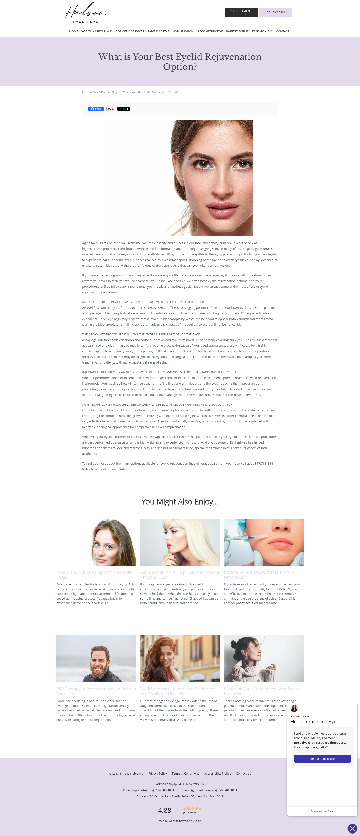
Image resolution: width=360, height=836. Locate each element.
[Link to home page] (80, 12)
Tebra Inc (137, 773)
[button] (241, 12)
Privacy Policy (157, 773)
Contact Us (243, 773)
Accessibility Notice (217, 773)
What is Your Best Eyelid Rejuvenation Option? (150, 92)
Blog (114, 92)
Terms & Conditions (185, 773)
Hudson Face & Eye (93, 92)
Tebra (198, 821)
